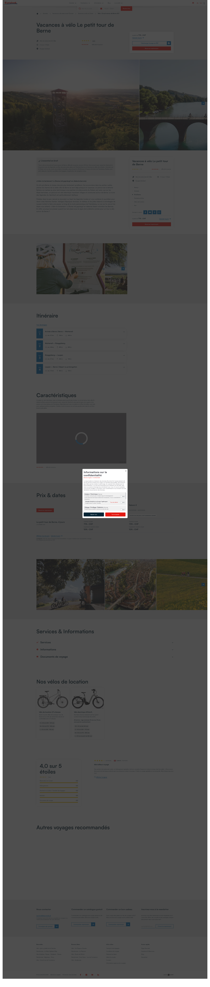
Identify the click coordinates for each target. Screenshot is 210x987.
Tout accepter (115, 514)
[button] (121, 496)
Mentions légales (88, 477)
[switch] (123, 496)
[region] (105, 501)
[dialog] (105, 493)
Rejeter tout (93, 514)
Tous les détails (114, 502)
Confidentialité (96, 477)
